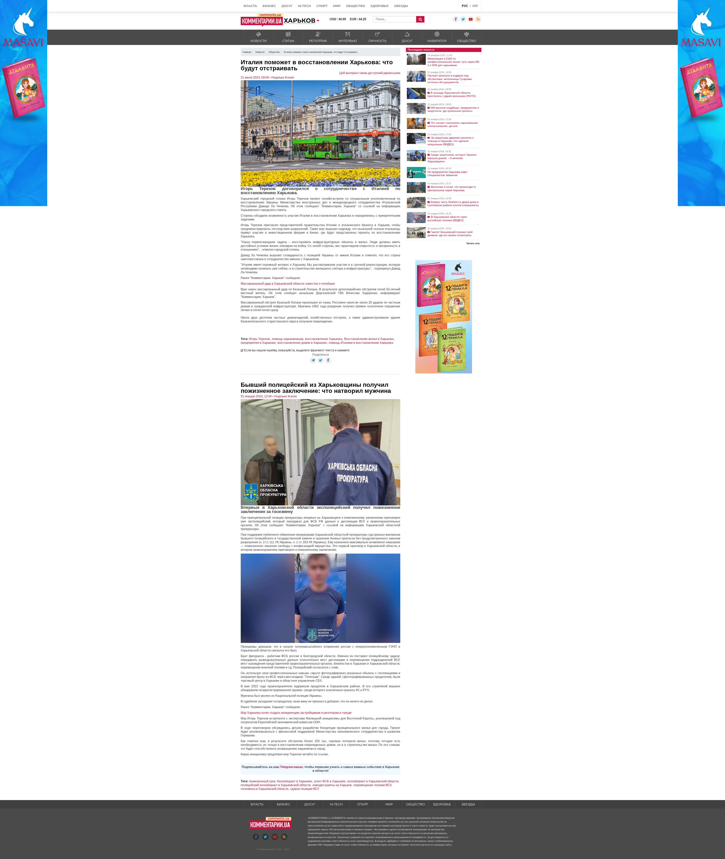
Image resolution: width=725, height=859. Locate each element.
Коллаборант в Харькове (294, 781)
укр (475, 6)
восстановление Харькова (323, 339)
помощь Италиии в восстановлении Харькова (361, 342)
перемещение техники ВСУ (372, 785)
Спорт (362, 804)
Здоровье (442, 804)
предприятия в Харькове (258, 342)
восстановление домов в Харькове (302, 342)
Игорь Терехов (259, 339)
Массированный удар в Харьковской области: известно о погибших (288, 283)
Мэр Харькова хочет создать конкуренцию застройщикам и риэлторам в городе (296, 712)
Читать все (473, 243)
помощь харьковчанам (287, 339)
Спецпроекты (441, 6)
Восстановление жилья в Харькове (369, 339)
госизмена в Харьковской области (264, 788)
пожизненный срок (262, 781)
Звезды (468, 804)
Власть (257, 804)
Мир (389, 804)
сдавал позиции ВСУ (304, 788)
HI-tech (336, 804)
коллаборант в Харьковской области (372, 781)
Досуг (309, 804)
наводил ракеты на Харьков (332, 785)
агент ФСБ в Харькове (330, 781)
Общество (415, 804)
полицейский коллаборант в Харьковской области (276, 785)
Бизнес (283, 804)
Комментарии (266, 849)
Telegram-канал (291, 767)
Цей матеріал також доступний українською (369, 73)
